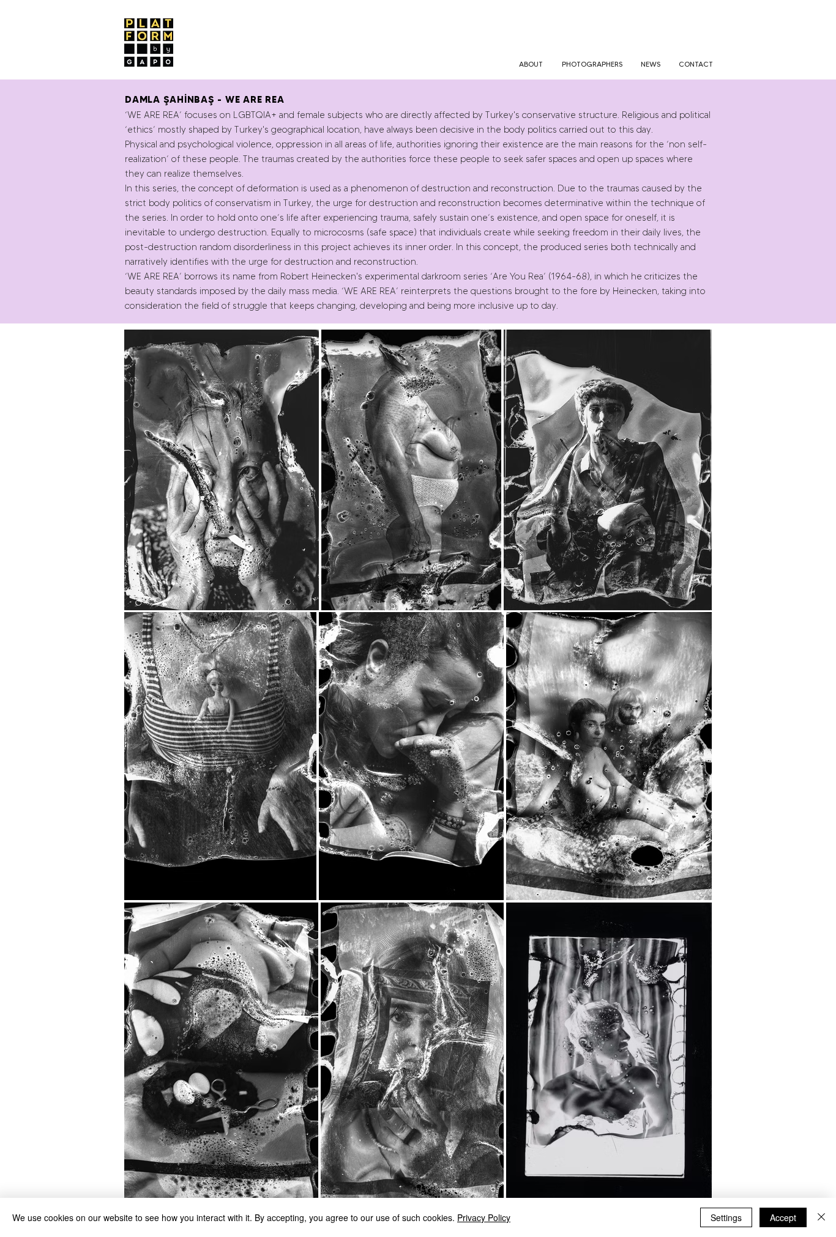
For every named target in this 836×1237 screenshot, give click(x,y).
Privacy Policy (483, 1217)
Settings (726, 1217)
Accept (783, 1217)
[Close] (821, 1217)
